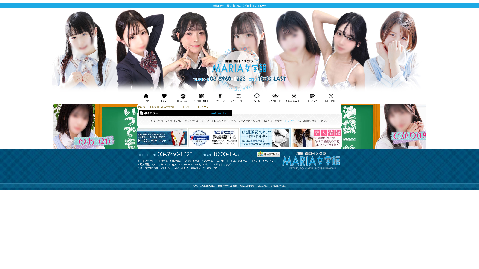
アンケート (186, 164)
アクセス (171, 164)
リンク (208, 164)
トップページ (292, 121)
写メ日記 (145, 164)
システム (208, 160)
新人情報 (176, 160)
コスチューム (240, 160)
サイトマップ (223, 164)
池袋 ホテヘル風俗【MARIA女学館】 (237, 185)
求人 (198, 164)
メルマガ (158, 164)
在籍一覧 (163, 160)
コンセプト (223, 160)
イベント (256, 160)
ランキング (271, 160)
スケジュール (192, 160)
